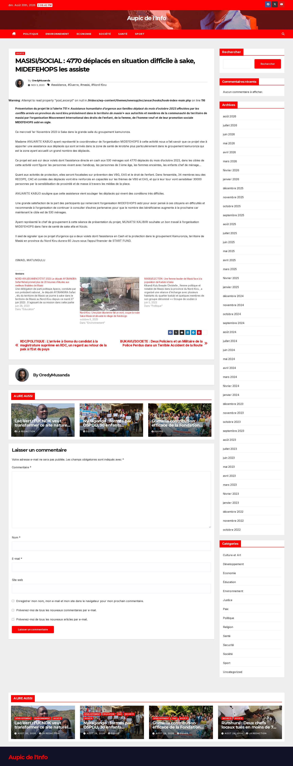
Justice (227, 600)
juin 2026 (229, 134)
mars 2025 (230, 269)
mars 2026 (230, 161)
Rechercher (231, 52)
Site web (17, 580)
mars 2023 (230, 484)
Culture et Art (232, 555)
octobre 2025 (232, 206)
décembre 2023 (233, 404)
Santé (123, 33)
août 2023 (229, 439)
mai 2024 (229, 359)
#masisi (85, 84)
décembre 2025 (233, 188)
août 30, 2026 (27, 733)
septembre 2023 (233, 431)
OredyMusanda (41, 80)
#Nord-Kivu (98, 84)
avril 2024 (229, 368)
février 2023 (231, 493)
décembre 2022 (233, 511)
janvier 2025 (231, 287)
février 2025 (231, 278)
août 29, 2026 (96, 733)
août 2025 (229, 224)
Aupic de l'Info (146, 18)
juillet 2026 (230, 125)
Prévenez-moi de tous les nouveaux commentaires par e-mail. (56, 610)
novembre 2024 (233, 305)
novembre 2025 (233, 197)
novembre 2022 (233, 520)
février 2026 (231, 170)
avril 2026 (229, 152)
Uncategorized (232, 672)
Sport (140, 33)
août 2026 (229, 116)
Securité (228, 645)
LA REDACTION (26, 431)
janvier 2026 (231, 179)
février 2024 (231, 386)
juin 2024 (229, 350)
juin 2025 (229, 242)
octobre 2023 (232, 422)
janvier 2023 (231, 502)
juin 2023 (229, 457)
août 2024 (230, 332)
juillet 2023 (230, 448)
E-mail (17, 558)
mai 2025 (229, 251)
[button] (283, 34)
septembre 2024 (234, 323)
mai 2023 (229, 466)
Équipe (90, 431)
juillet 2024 (230, 341)
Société (105, 33)
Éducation (229, 582)
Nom (16, 537)
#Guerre (73, 84)
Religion (228, 627)
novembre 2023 (233, 413)
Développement (233, 564)
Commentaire (21, 467)
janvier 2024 (231, 395)
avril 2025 (229, 260)
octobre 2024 (232, 314)
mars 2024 (230, 377)
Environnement (57, 33)
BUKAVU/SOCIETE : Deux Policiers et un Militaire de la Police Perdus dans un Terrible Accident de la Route (161, 343)
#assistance (58, 84)
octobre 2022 (232, 529)
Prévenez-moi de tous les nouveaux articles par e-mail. (51, 619)
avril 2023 (229, 475)
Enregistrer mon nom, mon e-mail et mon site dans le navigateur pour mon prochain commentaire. (80, 601)
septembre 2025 (233, 215)
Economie (84, 33)
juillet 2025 (230, 233)
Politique (30, 33)
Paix (226, 609)
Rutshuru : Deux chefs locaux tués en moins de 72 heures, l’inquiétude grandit (249, 727)
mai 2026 (229, 143)
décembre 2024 (233, 296)
